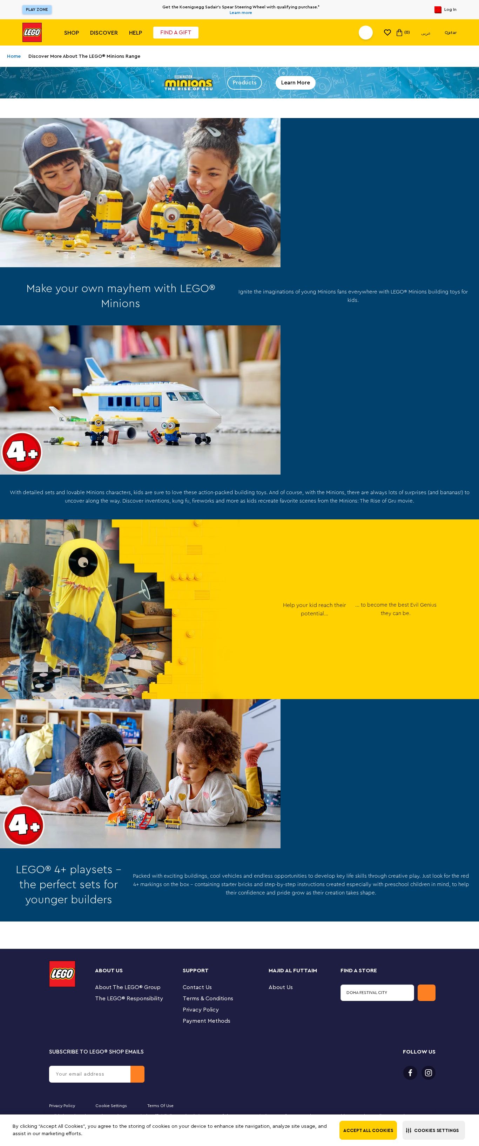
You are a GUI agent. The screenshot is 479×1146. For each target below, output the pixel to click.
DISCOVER (104, 33)
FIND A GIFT (175, 32)
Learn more (241, 13)
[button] (434, 1130)
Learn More (295, 82)
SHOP (71, 33)
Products (244, 82)
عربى (426, 33)
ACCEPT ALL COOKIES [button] (368, 1130)
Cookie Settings (111, 1106)
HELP (135, 33)
